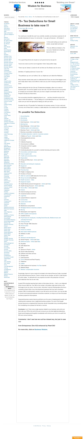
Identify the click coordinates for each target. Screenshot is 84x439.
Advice (30, 16)
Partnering (6, 176)
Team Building (7, 261)
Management (7, 148)
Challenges (6, 70)
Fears (5, 103)
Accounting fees (25, 116)
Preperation (6, 190)
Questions (6, 204)
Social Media (7, 218)
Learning (6, 145)
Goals (5, 117)
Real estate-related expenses (28, 231)
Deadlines (6, 90)
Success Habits (8, 251)
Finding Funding (8, 104)
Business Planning (8, 62)
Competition (7, 75)
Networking (6, 162)
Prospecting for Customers (7, 201)
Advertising (24, 118)
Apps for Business (8, 33)
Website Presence (8, 274)
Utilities (23, 263)
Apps (5, 31)
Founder (6, 107)
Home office (24, 188)
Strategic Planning (8, 238)
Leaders (6, 137)
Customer (6, 84)
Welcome (72, 25)
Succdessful (7, 244)
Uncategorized (7, 269)
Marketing (6, 151)
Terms (5, 265)
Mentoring (6, 156)
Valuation (6, 271)
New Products (7, 168)
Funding (6, 114)
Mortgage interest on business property (31, 207)
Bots (5, 53)
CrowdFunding (7, 82)
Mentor (5, 154)
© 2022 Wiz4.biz (37, 426)
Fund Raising (7, 112)
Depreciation (24, 158)
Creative (6, 78)
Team (5, 260)
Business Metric (8, 59)
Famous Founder (8, 101)
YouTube (39, 265)
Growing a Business (9, 121)
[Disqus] (42, 357)
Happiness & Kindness (9, 123)
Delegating (6, 93)
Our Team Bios (73, 28)
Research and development (28, 237)
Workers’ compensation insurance (30, 269)
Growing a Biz (7, 120)
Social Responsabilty (9, 221)
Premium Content (8, 187)
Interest (23, 190)
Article (32, 122)
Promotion (6, 199)
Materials (23, 204)
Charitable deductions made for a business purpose (34, 134)
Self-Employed (7, 216)
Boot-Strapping (7, 50)
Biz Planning (7, 42)
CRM (5, 79)
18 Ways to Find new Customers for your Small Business (74, 87)
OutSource (6, 174)
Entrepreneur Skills (8, 98)
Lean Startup (7, 143)
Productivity (7, 196)
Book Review (7, 47)
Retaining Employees (9, 209)
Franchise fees (25, 170)
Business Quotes (8, 64)
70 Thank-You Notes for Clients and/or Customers (75, 69)
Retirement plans (25, 241)
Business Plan (7, 61)
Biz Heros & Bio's (8, 40)
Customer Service (8, 87)
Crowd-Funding (7, 81)
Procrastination (7, 195)
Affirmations (7, 28)
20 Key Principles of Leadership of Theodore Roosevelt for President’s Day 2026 (75, 80)
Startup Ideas (7, 229)
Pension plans (24, 225)
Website (6, 272)
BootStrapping (7, 51)
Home (26, 16)
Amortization (24, 120)
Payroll (29, 136)
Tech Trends (7, 263)
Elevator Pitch (7, 95)
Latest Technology (8, 134)
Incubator (6, 129)
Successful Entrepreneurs (7, 254)
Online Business (8, 173)
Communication (7, 71)
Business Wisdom (41, 329)
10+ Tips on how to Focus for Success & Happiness (74, 65)
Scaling (6, 213)
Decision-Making (8, 92)
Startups (6, 237)
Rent (22, 235)
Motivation (6, 159)
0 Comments (30, 28)
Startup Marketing (8, 232)
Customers (6, 89)
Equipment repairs (26, 182)
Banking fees (24, 124)
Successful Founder (9, 257)
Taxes (22, 259)
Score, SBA (73, 53)
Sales (5, 210)
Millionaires (6, 157)
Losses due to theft (26, 201)
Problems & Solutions (9, 193)
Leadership (6, 138)
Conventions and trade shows (29, 152)
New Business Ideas (9, 163)
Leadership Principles (9, 140)
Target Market (7, 258)
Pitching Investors (8, 184)
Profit (5, 198)
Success (6, 249)
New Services (7, 170)
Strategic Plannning (8, 240)
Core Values (7, 76)
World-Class (7, 277)
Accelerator (6, 23)
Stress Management (9, 243)
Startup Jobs (7, 230)
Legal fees (23, 195)
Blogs (5, 45)
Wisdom (6, 275)
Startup (5, 226)
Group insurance (25, 178)
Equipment (23, 166)
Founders (6, 109)
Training (6, 268)
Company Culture (8, 73)
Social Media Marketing (9, 219)
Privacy (44, 426)
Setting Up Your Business (74, 46)
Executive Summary (9, 100)
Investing (6, 132)
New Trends (7, 171)
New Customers (8, 165)
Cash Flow (6, 68)
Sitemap (49, 426)
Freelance (6, 110)
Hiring (5, 124)
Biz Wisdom (7, 43)
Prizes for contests (26, 229)
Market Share (7, 149)
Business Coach (8, 57)
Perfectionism (7, 181)
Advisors (6, 26)
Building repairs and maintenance (29, 128)
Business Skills (7, 65)
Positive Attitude (8, 185)
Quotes (5, 205)
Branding (6, 54)
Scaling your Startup (9, 215)
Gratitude (6, 118)
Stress (5, 241)
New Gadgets (7, 167)
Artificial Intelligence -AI (9, 35)
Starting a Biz (7, 223)
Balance (6, 37)
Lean (5, 142)
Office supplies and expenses (29, 213)
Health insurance (25, 180)
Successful (6, 252)
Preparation (6, 188)
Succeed (6, 246)
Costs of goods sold (26, 154)
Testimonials (73, 30)
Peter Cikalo (22, 28)
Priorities (6, 191)
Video (37, 122)
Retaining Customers (9, 207)
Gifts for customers (26, 176)
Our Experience (74, 27)
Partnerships (7, 177)
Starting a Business (8, 224)
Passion (6, 179)
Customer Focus (8, 86)
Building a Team (8, 56)
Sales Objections (8, 212)
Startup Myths (7, 233)
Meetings (6, 153)
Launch (5, 135)
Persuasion (6, 182)
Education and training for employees (31, 164)
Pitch (71, 39)
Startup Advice (7, 227)
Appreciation (7, 30)
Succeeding (7, 247)
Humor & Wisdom (8, 126)
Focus (5, 106)
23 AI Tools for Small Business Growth (74, 74)
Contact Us (73, 31)
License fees (24, 200)
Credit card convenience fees (28, 156)
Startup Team (7, 235)
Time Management (8, 266)
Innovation (6, 131)
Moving (23, 210)
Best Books (7, 39)
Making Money (7, 146)
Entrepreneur (7, 96)
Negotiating (6, 160)
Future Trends (7, 115)
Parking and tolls (25, 221)
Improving (6, 128)
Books (5, 48)
